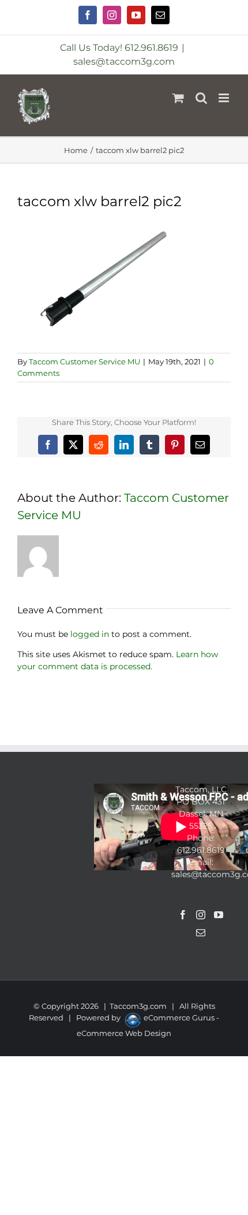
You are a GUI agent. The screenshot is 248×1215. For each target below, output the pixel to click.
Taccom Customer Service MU (84, 361)
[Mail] (200, 932)
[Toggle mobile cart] (178, 98)
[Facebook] (182, 914)
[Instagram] (200, 914)
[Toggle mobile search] (201, 98)
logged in (89, 634)
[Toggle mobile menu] (225, 98)
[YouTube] (218, 914)
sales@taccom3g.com (124, 61)
